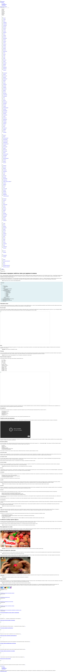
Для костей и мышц (8, 291)
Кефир (4, 229)
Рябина (4, 90)
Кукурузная (5, 214)
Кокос (4, 136)
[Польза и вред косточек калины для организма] (2, 624)
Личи (4, 52)
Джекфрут (4, 22)
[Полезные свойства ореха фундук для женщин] (2, 655)
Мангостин (5, 51)
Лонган (4, 45)
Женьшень (4, 194)
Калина (4, 77)
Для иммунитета (8, 296)
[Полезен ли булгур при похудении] (2, 663)
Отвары (4, 233)
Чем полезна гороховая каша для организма (6, 601)
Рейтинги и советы (6, 266)
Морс (4, 224)
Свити (4, 42)
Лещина (4, 159)
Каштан (4, 161)
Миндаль (4, 149)
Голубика (4, 132)
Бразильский (5, 139)
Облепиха (4, 84)
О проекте (3, 3)
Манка (4, 210)
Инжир (4, 91)
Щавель (4, 168)
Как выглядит (6, 286)
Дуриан (4, 106)
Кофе (4, 240)
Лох (3, 97)
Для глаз (7, 293)
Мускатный (5, 146)
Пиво (4, 239)
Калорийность (6, 289)
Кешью (4, 148)
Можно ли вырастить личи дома (7, 300)
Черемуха (4, 117)
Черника (4, 87)
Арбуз (4, 116)
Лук (3, 187)
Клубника (4, 103)
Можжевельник (5, 107)
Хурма (4, 61)
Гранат (4, 74)
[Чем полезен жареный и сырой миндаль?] (2, 632)
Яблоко (4, 28)
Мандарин (4, 38)
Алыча (4, 29)
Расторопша (5, 178)
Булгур (4, 207)
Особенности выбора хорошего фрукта (8, 298)
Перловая (4, 216)
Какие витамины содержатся (8, 288)
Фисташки (4, 155)
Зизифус (4, 129)
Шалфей (4, 191)
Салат (4, 172)
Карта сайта (4, 5)
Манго (4, 65)
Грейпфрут (5, 23)
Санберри (4, 122)
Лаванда (4, 184)
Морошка (4, 120)
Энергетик (4, 246)
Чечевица (4, 198)
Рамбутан (4, 32)
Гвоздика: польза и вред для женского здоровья (7, 605)
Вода (4, 237)
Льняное (4, 256)
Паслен (4, 100)
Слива (4, 19)
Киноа (4, 217)
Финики (4, 26)
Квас (4, 236)
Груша (4, 54)
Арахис (4, 145)
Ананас (4, 35)
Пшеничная (5, 204)
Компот (4, 226)
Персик (4, 48)
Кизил (4, 130)
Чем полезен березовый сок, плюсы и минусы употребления (9, 612)
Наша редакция (4, 4)
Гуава (4, 55)
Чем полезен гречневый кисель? (5, 597)
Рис (3, 203)
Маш (4, 211)
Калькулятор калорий (3, 6)
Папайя (4, 36)
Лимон (4, 39)
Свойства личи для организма (7, 290)
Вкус (5, 287)
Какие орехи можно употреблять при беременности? (8, 635)
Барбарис (4, 123)
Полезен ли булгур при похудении (5, 658)
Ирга (4, 126)
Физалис (4, 165)
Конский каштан (5, 158)
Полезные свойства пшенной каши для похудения (8, 643)
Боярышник (5, 78)
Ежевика (4, 113)
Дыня (4, 81)
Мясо (4, 259)
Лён (3, 174)
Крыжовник (5, 110)
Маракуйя (4, 67)
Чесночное (4, 255)
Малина (4, 104)
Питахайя (4, 62)
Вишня (4, 80)
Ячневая (4, 213)
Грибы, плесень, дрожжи (7, 181)
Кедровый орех (5, 143)
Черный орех (5, 142)
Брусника (4, 93)
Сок (3, 223)
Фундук (4, 162)
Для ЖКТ (7, 294)
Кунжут (4, 135)
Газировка (4, 243)
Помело (4, 49)
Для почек (7, 295)
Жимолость (5, 119)
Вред (5, 297)
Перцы (4, 185)
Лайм (4, 58)
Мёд (4, 262)
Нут (3, 201)
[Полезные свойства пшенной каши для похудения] (2, 647)
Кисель (4, 230)
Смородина (5, 94)
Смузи (4, 242)
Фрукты (4, 252)
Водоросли (5, 171)
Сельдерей (4, 188)
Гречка (4, 200)
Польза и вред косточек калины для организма (7, 620)
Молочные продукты (6, 265)
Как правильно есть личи (6, 299)
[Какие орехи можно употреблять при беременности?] (2, 640)
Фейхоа (4, 64)
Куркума (4, 175)
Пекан (4, 152)
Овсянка (4, 220)
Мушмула (4, 68)
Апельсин (4, 25)
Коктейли (4, 227)
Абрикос (4, 41)
